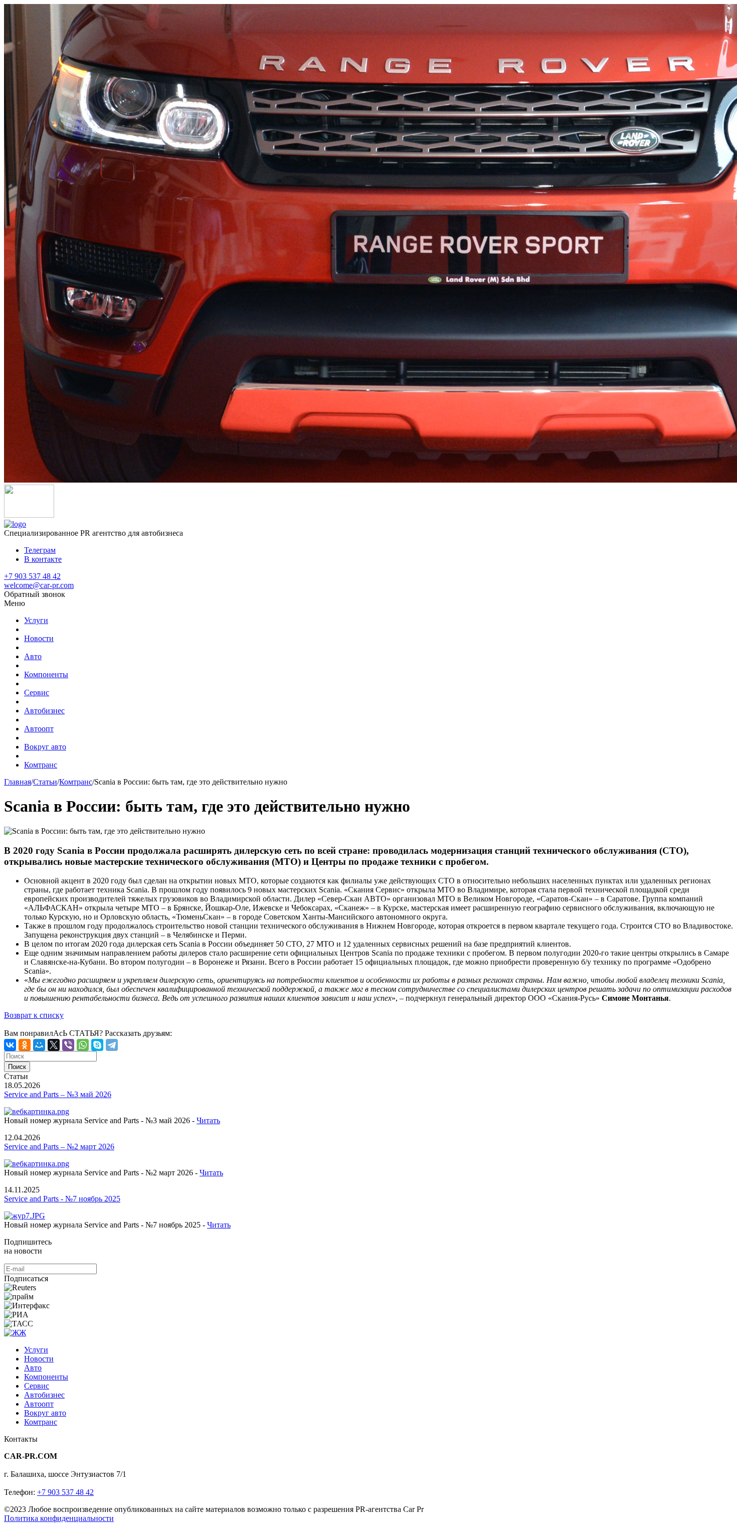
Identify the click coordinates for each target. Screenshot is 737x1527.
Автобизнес (44, 710)
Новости (39, 638)
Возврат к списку (34, 1015)
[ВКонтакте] (10, 1045)
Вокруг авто (45, 746)
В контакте (43, 559)
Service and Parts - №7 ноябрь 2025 (62, 1198)
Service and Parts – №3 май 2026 (57, 1094)
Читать (208, 1120)
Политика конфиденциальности (59, 1518)
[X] (54, 1045)
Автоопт (39, 728)
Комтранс (40, 764)
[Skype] (97, 1045)
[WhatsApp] (83, 1045)
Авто (33, 656)
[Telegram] (112, 1045)
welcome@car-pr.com (39, 585)
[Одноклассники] (25, 1045)
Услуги (36, 620)
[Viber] (68, 1045)
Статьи (45, 782)
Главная (17, 782)
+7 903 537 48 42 (32, 576)
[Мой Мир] (39, 1045)
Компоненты (46, 674)
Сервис (36, 692)
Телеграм (40, 550)
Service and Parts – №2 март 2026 (59, 1146)
